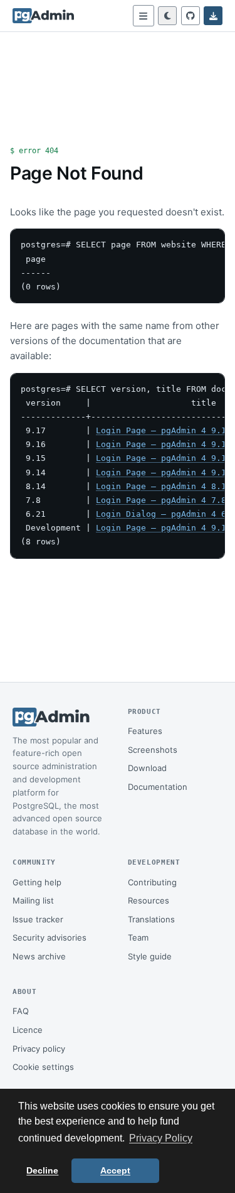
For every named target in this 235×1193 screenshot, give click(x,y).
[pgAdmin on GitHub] (190, 15)
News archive (39, 956)
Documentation (157, 787)
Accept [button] (115, 1170)
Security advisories (49, 937)
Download (147, 768)
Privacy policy (39, 1049)
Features (145, 731)
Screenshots (152, 750)
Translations (151, 919)
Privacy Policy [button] (160, 1138)
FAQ (21, 1011)
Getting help (37, 882)
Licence (28, 1030)
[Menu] (143, 15)
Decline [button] (42, 1170)
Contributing (152, 882)
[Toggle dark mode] (167, 15)
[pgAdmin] (43, 15)
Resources (148, 900)
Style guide (150, 956)
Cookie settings (43, 1067)
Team (138, 937)
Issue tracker (38, 919)
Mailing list (33, 900)
